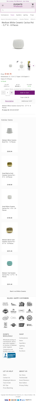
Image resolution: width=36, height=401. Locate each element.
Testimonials (23, 377)
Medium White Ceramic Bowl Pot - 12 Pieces (9, 141)
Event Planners (24, 380)
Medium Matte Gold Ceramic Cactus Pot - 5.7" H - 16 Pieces (9, 241)
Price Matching (8, 388)
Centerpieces (5, 15)
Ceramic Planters (24, 19)
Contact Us (6, 377)
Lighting (25, 15)
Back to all (18, 291)
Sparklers (19, 15)
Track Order (7, 383)
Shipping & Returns (9, 380)
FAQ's (4, 375)
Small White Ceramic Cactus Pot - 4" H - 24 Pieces (9, 208)
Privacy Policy (23, 385)
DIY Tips (5, 385)
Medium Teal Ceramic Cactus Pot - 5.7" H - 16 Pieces (9, 274)
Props (32, 15)
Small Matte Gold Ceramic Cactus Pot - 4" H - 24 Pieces (9, 175)
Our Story (22, 375)
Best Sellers (23, 383)
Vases (12, 15)
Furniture (22, 351)
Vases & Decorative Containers (9, 19)
